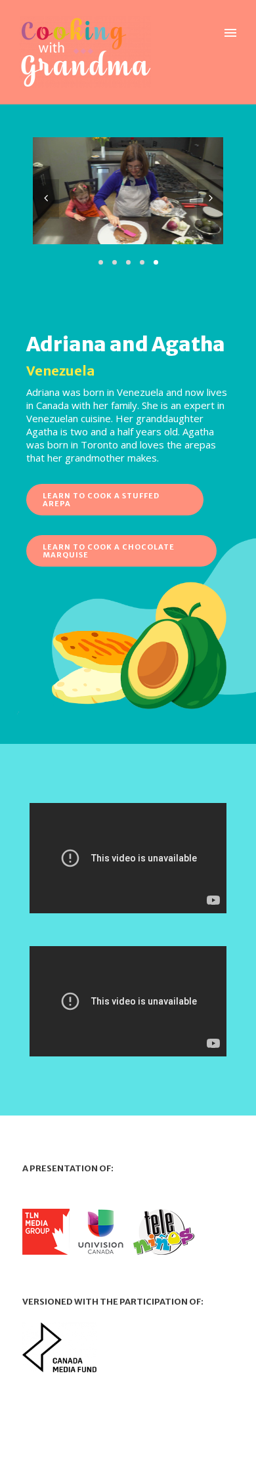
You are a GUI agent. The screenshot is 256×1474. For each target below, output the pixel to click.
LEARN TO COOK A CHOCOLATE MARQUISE (109, 550)
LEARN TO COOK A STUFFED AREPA (101, 499)
